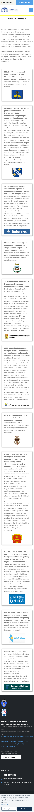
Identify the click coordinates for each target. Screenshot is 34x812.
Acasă (10, 18)
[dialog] (17, 803)
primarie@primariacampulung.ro (12, 778)
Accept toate (24, 809)
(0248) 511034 (10, 775)
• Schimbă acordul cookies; (8, 749)
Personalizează (5, 804)
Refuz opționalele (9, 809)
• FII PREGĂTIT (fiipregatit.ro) (8, 746)
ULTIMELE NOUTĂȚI (24, 2)
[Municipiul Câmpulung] (17, 703)
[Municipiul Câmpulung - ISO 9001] (17, 712)
